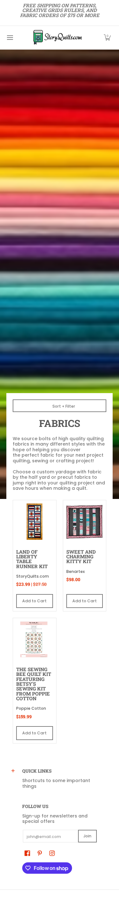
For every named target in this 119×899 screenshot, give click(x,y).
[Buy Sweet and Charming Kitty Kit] (84, 521)
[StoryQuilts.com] (57, 37)
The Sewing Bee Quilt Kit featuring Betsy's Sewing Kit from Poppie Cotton (33, 684)
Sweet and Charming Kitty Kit (81, 557)
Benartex (75, 571)
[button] (107, 37)
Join (87, 836)
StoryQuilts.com (32, 576)
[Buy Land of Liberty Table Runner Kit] (34, 521)
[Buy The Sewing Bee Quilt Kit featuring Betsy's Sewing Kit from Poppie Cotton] (34, 639)
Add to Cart (34, 601)
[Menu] (9, 37)
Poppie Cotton (31, 708)
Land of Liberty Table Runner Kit (32, 559)
